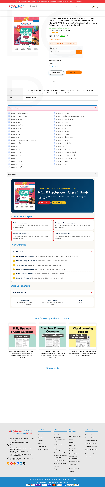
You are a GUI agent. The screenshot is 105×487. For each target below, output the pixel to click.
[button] (55, 32)
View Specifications (19, 292)
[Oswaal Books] (16, 6)
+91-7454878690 (15, 456)
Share (53, 81)
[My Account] (97, 7)
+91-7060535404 (15, 449)
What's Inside (18, 251)
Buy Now (73, 72)
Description (12, 174)
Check (79, 52)
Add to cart (56, 72)
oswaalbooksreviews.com (39, 479)
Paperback (54, 66)
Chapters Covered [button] (14, 108)
